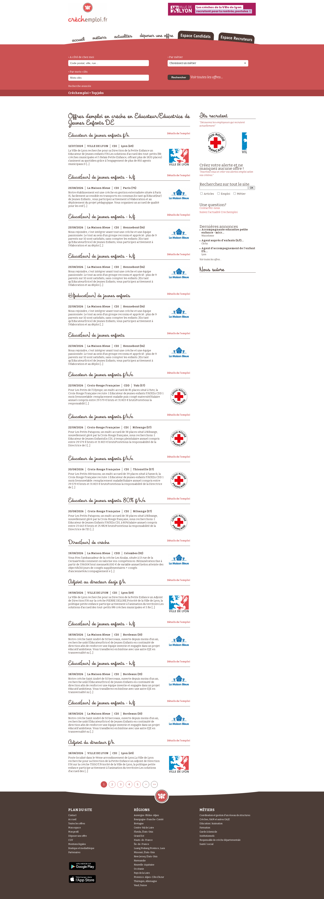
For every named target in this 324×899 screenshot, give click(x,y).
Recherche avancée (79, 86)
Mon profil (73, 831)
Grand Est (139, 836)
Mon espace (74, 827)
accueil (78, 39)
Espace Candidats (195, 35)
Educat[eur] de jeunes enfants (96, 335)
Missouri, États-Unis (144, 852)
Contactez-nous (210, 208)
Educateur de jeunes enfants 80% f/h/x (106, 500)
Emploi (225, 193)
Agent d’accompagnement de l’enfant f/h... (228, 250)
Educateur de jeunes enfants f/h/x (100, 374)
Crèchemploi (78, 93)
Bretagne (139, 823)
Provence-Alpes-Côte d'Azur (149, 877)
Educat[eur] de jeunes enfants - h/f (101, 177)
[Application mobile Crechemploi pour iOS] (82, 882)
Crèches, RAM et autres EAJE (215, 819)
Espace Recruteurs (236, 38)
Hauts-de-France (143, 840)
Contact (72, 815)
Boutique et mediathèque (81, 848)
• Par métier (175, 57)
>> (154, 784)
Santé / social (206, 844)
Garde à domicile (208, 831)
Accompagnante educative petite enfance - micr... (224, 231)
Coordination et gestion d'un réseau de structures (225, 815)
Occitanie (139, 869)
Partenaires (74, 852)
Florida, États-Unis (143, 831)
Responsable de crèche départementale (220, 840)
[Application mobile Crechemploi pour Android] (82, 869)
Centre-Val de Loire (144, 827)
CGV (70, 840)
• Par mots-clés (78, 71)
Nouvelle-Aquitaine (144, 864)
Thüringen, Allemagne (145, 881)
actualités (123, 36)
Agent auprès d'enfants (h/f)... (222, 240)
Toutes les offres (76, 823)
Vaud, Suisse (140, 885)
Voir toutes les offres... (206, 77)
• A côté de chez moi (81, 57)
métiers (100, 38)
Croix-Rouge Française (103, 385)
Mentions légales (77, 844)
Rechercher (178, 77)
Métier (241, 193)
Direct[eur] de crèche (88, 542)
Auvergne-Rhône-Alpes (146, 815)
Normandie (140, 860)
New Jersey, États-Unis (146, 856)
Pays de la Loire (142, 873)
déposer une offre (157, 36)
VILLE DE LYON (97, 146)
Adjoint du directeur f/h (91, 742)
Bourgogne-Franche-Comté (149, 819)
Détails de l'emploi (178, 133)
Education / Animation (211, 823)
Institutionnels (207, 836)
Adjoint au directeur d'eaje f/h (96, 581)
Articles (209, 193)
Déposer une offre (77, 836)
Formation (205, 827)
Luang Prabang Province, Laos (149, 848)
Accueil (72, 819)
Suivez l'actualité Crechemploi (219, 212)
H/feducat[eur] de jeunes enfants (99, 295)
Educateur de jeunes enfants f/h (98, 135)
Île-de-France (141, 844)
